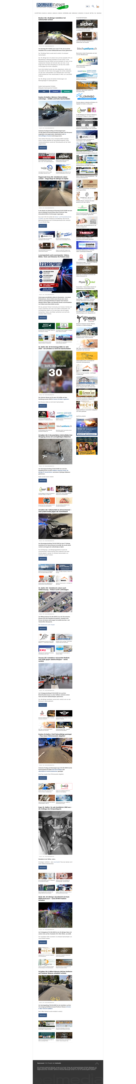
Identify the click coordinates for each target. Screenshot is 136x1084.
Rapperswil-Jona (67, 13)
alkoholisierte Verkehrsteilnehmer (48, 771)
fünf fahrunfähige (57, 769)
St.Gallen (86, 13)
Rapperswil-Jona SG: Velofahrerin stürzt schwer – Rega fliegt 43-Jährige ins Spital (53, 177)
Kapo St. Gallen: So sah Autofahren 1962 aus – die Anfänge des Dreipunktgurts (55, 808)
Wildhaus (99, 13)
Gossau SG (55, 13)
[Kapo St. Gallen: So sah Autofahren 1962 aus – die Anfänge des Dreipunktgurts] (55, 833)
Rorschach (75, 13)
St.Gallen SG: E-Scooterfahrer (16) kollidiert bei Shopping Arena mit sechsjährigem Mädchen (55, 436)
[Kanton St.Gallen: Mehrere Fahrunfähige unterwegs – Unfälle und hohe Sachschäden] (55, 113)
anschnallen (57, 862)
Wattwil (92, 13)
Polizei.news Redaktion (49, 128)
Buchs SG (44, 13)
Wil (95, 13)
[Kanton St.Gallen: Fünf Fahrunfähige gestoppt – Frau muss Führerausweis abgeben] (55, 750)
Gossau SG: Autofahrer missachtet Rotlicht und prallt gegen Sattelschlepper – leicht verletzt (53, 659)
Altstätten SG (38, 13)
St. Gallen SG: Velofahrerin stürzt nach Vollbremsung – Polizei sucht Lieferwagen (53, 588)
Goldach (49, 13)
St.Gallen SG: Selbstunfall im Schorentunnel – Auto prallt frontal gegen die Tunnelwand (54, 510)
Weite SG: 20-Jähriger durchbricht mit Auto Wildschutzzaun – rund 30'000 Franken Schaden (53, 898)
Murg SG (60, 13)
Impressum (40, 1063)
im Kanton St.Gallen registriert (60, 399)
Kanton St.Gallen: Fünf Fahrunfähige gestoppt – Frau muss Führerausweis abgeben (55, 735)
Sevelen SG (81, 13)
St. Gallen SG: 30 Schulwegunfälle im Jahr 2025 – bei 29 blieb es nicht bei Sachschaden (54, 347)
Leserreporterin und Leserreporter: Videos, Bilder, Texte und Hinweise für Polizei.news (53, 256)
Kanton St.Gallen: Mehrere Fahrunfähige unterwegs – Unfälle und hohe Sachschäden (54, 98)
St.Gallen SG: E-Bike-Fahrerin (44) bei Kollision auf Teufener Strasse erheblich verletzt (55, 972)
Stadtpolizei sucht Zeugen (48, 624)
